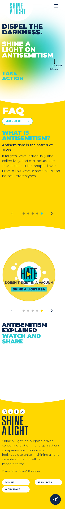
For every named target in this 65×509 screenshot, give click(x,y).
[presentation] (12, 214)
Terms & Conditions (29, 471)
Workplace (12, 489)
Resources (44, 482)
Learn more (13, 121)
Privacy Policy (9, 471)
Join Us (9, 482)
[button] (56, 6)
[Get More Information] (55, 499)
